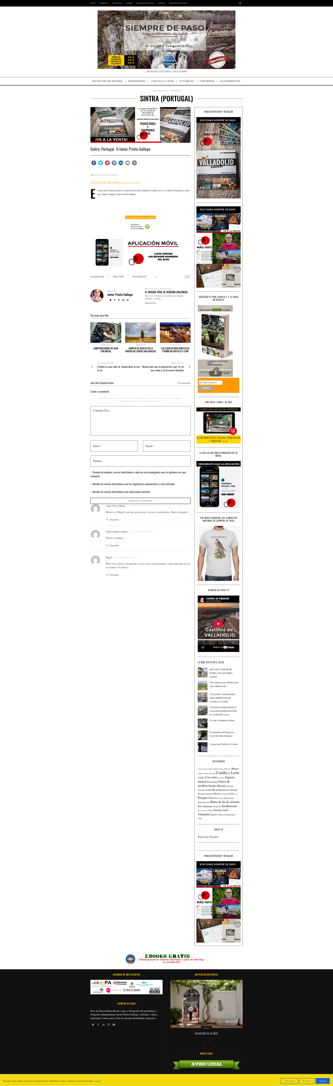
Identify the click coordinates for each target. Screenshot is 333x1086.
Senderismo (229, 806)
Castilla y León (227, 772)
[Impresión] (134, 164)
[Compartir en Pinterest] (107, 164)
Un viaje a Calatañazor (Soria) (222, 720)
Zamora (213, 814)
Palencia (212, 797)
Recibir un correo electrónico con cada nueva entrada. (121, 492)
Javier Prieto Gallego (120, 294)
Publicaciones (229, 798)
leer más (98, 1081)
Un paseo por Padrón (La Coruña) (224, 744)
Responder (114, 519)
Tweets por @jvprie (208, 837)
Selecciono (289, 1081)
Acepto (322, 1081)
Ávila (200, 818)
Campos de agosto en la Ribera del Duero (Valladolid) (140, 350)
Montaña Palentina (205, 793)
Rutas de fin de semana (224, 802)
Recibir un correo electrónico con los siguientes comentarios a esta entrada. (134, 484)
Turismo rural (220, 810)
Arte (210, 769)
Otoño (231, 793)
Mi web (129, 3)
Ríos (200, 806)
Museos (217, 793)
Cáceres (221, 777)
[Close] (330, 1076)
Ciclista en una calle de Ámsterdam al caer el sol (118, 367)
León (208, 789)
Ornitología (224, 794)
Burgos (235, 768)
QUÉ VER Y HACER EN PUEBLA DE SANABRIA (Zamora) (221, 673)
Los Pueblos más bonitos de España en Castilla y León (175, 350)
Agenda (161, 3)
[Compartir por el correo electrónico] (127, 164)
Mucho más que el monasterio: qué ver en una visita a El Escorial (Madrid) (163, 367)
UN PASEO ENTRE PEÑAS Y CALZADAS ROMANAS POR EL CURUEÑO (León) (223, 711)
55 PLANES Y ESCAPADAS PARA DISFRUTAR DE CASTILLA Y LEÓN (222, 698)
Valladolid (204, 814)
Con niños (211, 777)
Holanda (230, 786)
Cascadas (212, 773)
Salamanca (208, 806)
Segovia (217, 806)
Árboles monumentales (226, 814)
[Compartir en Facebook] (93, 164)
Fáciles (213, 786)
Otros (236, 794)
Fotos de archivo (160, 90)
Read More (150, 303)
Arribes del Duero (203, 769)
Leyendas (201, 790)
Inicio (93, 3)
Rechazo (307, 1081)
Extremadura (212, 781)
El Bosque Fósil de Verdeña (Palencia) (166, 292)
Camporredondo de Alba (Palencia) (105, 350)
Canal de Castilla (203, 773)
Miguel (109, 557)
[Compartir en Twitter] (100, 164)
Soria (210, 810)
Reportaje (206, 802)
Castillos (201, 777)
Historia (221, 786)
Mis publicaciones (145, 3)
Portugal (220, 798)
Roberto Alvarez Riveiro (117, 531)
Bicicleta (228, 769)
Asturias (216, 769)
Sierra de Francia (203, 810)
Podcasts (117, 3)
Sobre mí (104, 3)
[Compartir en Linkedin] (114, 164)
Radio (200, 802)
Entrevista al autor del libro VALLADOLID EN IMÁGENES (206, 1033)
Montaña (233, 789)
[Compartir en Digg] (121, 164)
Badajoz (221, 769)
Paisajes (203, 798)
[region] (166, 1080)
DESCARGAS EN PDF (178, 3)
